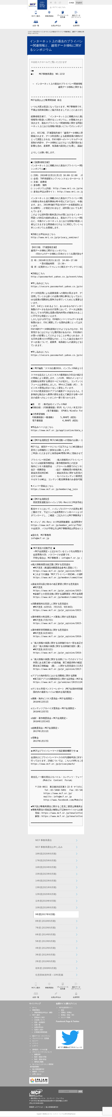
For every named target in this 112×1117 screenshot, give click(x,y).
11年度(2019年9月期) (45, 901)
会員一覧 (37, 1025)
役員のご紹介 (38, 1030)
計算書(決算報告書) (40, 1032)
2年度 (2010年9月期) (45, 961)
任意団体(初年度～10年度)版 (49, 975)
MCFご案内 (36, 1015)
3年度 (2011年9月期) (45, 954)
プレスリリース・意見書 (40, 1038)
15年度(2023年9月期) (45, 874)
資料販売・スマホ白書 (39, 1050)
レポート (35, 1046)
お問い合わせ (36, 1074)
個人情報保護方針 (38, 1069)
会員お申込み (38, 1027)
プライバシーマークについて (42, 1052)
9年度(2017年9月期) (45, 914)
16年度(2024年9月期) (45, 867)
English (79, 3)
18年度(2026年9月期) (45, 854)
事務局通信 (36, 31)
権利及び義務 (38, 1062)
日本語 (71, 3)
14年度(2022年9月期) (45, 881)
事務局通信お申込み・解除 (43, 1012)
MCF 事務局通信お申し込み (49, 847)
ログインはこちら (59, 7)
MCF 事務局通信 (43, 840)
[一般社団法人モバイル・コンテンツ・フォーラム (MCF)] (37, 5)
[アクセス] (60, 2)
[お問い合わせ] (55, 2)
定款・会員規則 (39, 1022)
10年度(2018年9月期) (45, 907)
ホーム (34, 1008)
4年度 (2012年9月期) (45, 948)
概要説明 (37, 1054)
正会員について (39, 1020)
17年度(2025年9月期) (45, 860)
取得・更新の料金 (40, 1059)
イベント (35, 1043)
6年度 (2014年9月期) (45, 934)
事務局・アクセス (38, 1072)
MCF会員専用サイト (66, 1008)
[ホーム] (51, 2)
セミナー (35, 1041)
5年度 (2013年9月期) (45, 941)
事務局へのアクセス (36, 1107)
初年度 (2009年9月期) (46, 968)
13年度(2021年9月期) (45, 887)
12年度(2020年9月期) (45, 894)
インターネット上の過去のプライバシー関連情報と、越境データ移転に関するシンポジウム (56, 45)
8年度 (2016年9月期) (45, 921)
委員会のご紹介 (39, 1017)
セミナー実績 (65, 1017)
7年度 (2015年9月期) (45, 928)
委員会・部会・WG (67, 1015)
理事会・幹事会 (66, 1012)
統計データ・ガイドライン (41, 1036)
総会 (62, 1010)
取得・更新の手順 (40, 1057)
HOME (30, 31)
